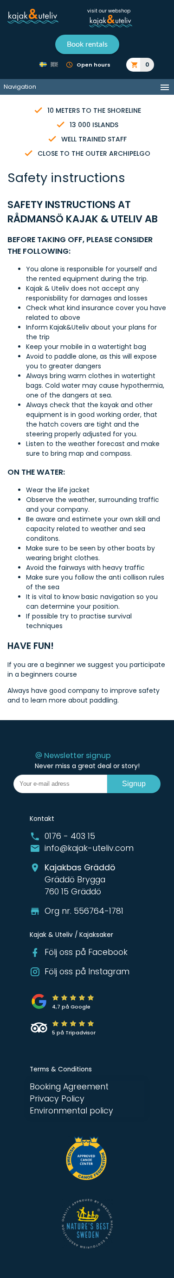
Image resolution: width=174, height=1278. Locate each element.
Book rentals (87, 44)
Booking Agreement (69, 1086)
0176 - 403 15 (70, 836)
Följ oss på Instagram (87, 971)
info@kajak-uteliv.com (89, 848)
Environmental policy (71, 1110)
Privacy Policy (57, 1098)
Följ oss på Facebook (86, 952)
